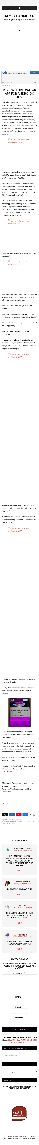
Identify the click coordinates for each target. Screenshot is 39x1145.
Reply (20, 870)
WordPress (26, 1138)
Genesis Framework (14, 1138)
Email (18, 1007)
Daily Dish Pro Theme (27, 1136)
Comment (19, 973)
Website (19, 1017)
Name (18, 997)
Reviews (7, 819)
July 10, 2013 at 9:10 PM (23, 850)
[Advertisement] (19, 56)
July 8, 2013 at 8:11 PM (23, 907)
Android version (30, 769)
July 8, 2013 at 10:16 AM (23, 936)
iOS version (6, 769)
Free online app (10, 821)
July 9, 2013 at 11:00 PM (23, 884)
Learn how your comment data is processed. (22, 1041)
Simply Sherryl (19, 15)
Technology (16, 819)
